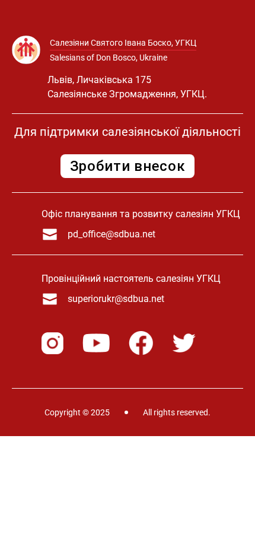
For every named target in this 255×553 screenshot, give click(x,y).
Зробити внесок (128, 166)
